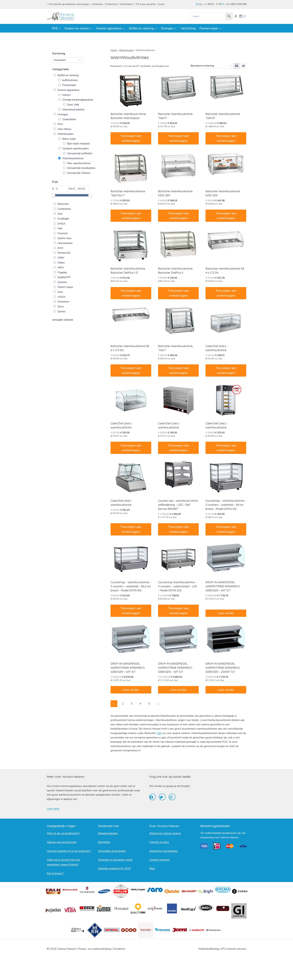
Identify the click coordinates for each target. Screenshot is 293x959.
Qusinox (62, 282)
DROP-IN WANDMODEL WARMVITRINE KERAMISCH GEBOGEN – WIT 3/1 (223, 586)
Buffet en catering (68, 75)
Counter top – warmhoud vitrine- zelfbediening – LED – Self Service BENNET (178, 505)
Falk (59, 228)
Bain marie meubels (78, 143)
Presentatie (69, 85)
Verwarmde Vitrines (78, 173)
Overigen (62, 114)
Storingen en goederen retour (115, 860)
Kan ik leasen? (55, 873)
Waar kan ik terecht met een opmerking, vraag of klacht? (63, 862)
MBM (60, 258)
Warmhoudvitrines (73, 158)
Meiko (61, 263)
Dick (60, 214)
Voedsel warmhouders (75, 148)
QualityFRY (64, 277)
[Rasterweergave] (236, 65)
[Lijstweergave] (243, 65)
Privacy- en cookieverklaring (94, 949)
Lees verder (226, 613)
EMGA (61, 224)
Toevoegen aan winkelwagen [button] (130, 138)
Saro (159, 733)
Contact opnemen (159, 860)
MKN (60, 267)
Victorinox (63, 302)
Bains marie (69, 139)
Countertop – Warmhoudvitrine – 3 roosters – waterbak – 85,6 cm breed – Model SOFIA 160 (131, 586)
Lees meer (53, 808)
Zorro (60, 306)
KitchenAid (63, 253)
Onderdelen (69, 119)
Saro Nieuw (64, 129)
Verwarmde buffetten (79, 153)
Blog (152, 868)
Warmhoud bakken (73, 109)
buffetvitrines (70, 80)
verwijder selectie (62, 320)
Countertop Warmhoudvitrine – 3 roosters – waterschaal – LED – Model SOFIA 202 (177, 586)
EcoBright (63, 219)
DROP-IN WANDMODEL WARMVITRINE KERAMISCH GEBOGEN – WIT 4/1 (128, 667)
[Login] (235, 16)
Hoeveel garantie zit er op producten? (69, 851)
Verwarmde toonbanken (81, 168)
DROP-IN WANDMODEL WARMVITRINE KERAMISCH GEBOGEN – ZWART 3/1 (223, 667)
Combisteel (64, 209)
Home (114, 50)
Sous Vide (73, 104)
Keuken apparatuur (68, 90)
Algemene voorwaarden (163, 851)
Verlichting (188, 28)
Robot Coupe (65, 287)
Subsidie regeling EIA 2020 (114, 868)
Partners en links (159, 842)
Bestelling (104, 842)
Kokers (66, 95)
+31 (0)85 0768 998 (235, 4)
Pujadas (62, 272)
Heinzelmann (65, 243)
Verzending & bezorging (112, 851)
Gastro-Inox (64, 238)
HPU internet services (233, 949)
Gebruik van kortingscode (61, 842)
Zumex (61, 311)
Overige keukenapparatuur (77, 100)
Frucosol (62, 233)
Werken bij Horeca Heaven (165, 833)
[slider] (53, 195)
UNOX (61, 297)
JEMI (60, 248)
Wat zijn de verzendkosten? (63, 833)
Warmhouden (126, 50)
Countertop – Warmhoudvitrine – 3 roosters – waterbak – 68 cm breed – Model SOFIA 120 (226, 505)
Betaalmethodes (108, 833)
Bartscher (63, 204)
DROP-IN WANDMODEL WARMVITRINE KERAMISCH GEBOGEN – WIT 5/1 (175, 667)
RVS (60, 124)
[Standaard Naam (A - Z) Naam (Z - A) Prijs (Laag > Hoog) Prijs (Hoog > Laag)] (67, 60)
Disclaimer (119, 949)
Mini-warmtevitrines (79, 163)
